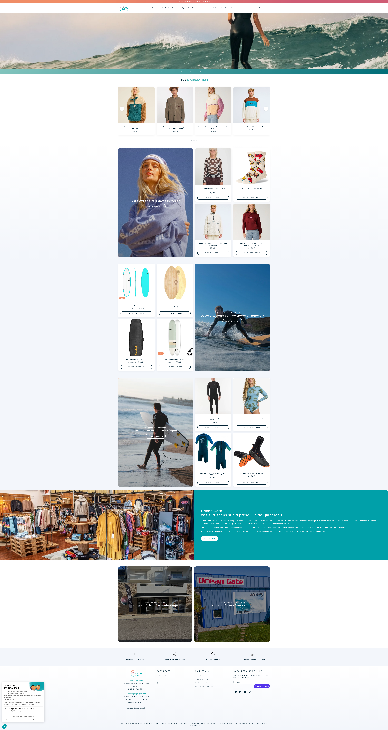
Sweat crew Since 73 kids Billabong (252, 127)
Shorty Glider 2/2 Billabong (251, 418)
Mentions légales (194, 723)
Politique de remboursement (209, 723)
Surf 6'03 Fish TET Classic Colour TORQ (136, 305)
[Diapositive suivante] (202, 67)
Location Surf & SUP (164, 676)
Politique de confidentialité (169, 723)
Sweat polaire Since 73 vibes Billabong (136, 127)
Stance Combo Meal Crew (252, 188)
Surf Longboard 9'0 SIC (175, 359)
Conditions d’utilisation (225, 723)
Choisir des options (213, 197)
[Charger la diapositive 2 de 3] (194, 66)
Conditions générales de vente (258, 723)
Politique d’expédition (241, 723)
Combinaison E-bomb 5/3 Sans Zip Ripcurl (213, 419)
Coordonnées (183, 723)
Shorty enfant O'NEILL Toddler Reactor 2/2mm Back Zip (213, 474)
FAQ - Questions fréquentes (205, 686)
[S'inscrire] (267, 682)
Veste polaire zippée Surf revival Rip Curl (213, 127)
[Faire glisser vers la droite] (266, 109)
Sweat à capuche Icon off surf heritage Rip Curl (252, 244)
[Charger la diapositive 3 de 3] (197, 66)
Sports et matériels (201, 679)
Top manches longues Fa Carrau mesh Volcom (213, 189)
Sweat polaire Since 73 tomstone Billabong (213, 244)
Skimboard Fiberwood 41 (174, 304)
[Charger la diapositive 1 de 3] (190, 66)
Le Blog (159, 679)
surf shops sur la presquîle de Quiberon (235, 521)
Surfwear (198, 676)
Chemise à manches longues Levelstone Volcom (175, 127)
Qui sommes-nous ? (163, 683)
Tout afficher (155, 206)
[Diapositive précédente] (186, 67)
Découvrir (209, 538)
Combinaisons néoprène (203, 683)
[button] (259, 8)
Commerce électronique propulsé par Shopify (146, 723)
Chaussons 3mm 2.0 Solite (251, 473)
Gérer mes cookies (195, 725)
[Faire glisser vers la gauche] (122, 109)
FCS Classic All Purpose (136, 359)
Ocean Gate (129, 723)
